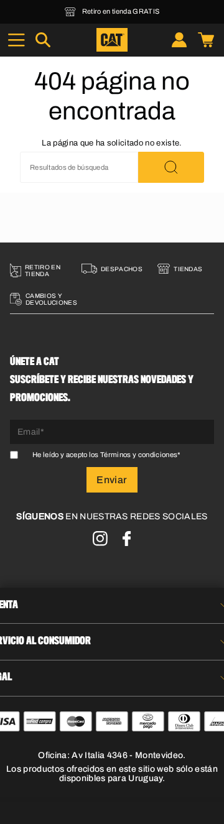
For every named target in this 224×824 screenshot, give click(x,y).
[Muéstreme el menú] (16, 39)
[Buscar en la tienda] (171, 167)
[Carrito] (206, 39)
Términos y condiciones (138, 454)
